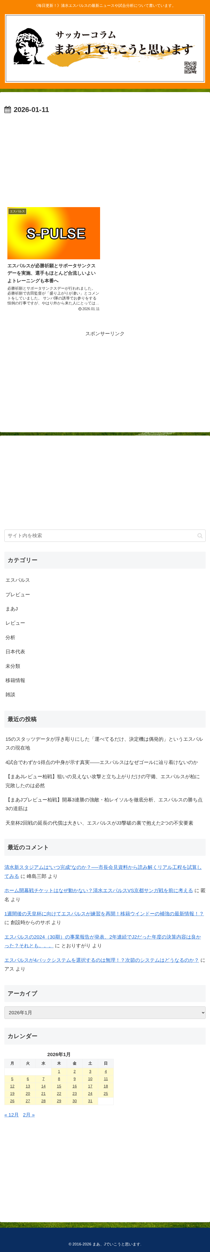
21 (43, 1093)
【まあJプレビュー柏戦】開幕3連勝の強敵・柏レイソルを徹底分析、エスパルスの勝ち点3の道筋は (104, 804)
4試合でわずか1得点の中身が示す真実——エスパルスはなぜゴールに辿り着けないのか (101, 762)
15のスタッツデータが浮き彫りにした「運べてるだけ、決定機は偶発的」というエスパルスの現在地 (104, 743)
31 (90, 1101)
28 (43, 1101)
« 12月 (11, 1115)
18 (106, 1086)
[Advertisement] (105, 157)
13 (28, 1086)
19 (12, 1093)
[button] (200, 536)
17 (90, 1086)
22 (59, 1093)
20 (28, 1093)
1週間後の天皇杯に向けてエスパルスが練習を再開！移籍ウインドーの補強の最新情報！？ (104, 913)
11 (106, 1079)
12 (12, 1086)
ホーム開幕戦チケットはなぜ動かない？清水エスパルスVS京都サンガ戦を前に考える (98, 890)
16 (74, 1086)
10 (90, 1079)
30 (74, 1101)
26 (12, 1101)
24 (90, 1093)
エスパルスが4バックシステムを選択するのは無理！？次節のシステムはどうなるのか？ (101, 960)
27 (28, 1101)
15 (59, 1086)
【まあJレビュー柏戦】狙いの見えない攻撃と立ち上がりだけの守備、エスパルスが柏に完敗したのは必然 (102, 781)
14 (43, 1086)
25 (106, 1093)
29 (59, 1101)
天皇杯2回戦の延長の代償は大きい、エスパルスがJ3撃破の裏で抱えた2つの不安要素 (99, 823)
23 (74, 1093)
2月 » (29, 1115)
